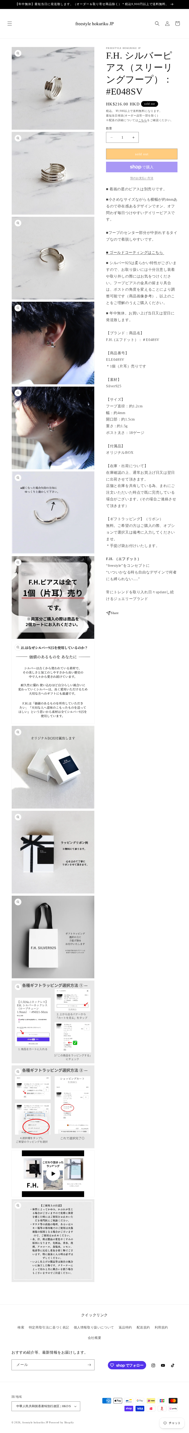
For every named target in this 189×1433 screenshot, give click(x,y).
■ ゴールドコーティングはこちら (135, 252)
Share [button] (115, 613)
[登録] (89, 1364)
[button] (10, 23)
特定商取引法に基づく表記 (49, 1327)
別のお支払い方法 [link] (141, 178)
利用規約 (161, 1327)
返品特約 (125, 1327)
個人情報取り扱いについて (94, 1327)
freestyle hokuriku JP (35, 1422)
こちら (142, 120)
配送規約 (143, 1327)
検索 (21, 1327)
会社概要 (94, 1338)
